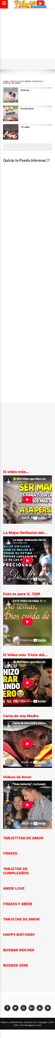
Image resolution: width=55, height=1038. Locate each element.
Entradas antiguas (14, 148)
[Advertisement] (27, 36)
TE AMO (25, 127)
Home (6, 81)
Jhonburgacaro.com (30, 1025)
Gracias (25, 90)
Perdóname (27, 108)
